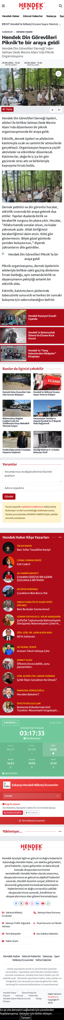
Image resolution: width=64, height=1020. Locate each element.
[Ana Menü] (3, 6)
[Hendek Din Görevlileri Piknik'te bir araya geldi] (32, 87)
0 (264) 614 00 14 (14, 812)
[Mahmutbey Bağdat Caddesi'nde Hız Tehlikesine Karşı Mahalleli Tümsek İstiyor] (17, 408)
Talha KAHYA (24, 545)
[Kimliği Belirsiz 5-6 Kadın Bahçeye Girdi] (47, 439)
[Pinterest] (26, 903)
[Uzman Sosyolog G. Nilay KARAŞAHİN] (8, 620)
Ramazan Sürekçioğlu (30, 690)
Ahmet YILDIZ (24, 660)
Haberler (7, 32)
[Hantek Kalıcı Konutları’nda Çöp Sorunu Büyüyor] (17, 381)
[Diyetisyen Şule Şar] (8, 706)
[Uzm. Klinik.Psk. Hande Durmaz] (8, 678)
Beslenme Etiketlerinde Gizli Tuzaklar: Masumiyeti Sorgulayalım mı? (38, 709)
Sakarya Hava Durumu (48, 912)
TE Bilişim (52, 997)
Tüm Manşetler (13, 933)
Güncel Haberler (33, 16)
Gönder (9, 496)
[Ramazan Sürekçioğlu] (8, 692)
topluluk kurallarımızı (32, 506)
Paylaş (9, 109)
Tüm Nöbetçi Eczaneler (33, 820)
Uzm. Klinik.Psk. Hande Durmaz (36, 676)
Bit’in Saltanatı (26, 636)
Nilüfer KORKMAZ (27, 589)
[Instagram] (32, 903)
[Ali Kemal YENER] (8, 649)
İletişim (6, 1001)
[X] (21, 903)
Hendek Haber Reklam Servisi (17, 998)
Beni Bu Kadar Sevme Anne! (33, 609)
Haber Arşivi (12, 941)
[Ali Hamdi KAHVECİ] (8, 576)
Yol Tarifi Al (33, 812)
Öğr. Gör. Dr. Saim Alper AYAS (34, 632)
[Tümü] (60, 537)
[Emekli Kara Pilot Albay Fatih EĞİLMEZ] (8, 605)
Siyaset (6, 995)
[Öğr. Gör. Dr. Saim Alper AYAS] (8, 634)
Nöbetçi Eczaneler (23, 960)
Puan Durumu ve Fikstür (49, 923)
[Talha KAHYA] (8, 547)
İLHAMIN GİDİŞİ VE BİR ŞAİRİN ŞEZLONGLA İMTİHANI (34, 579)
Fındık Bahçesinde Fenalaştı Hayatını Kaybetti (17, 451)
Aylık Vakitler (11, 773)
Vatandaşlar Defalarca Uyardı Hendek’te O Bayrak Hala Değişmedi (47, 421)
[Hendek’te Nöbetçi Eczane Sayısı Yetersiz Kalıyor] (47, 381)
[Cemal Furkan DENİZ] (8, 562)
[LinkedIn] (37, 903)
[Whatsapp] (48, 903)
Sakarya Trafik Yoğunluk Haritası (16, 925)
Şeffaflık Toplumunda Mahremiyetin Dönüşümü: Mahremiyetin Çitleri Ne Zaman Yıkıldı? (39, 622)
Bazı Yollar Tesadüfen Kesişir (34, 549)
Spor (57, 956)
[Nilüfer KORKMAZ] (8, 591)
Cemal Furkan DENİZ (29, 560)
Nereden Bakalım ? (28, 694)
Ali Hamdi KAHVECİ (28, 573)
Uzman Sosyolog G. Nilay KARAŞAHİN (39, 616)
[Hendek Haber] (32, 6)
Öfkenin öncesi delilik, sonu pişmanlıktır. (33, 665)
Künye (39, 998)
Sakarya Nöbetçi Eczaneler (12, 914)
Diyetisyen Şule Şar (29, 703)
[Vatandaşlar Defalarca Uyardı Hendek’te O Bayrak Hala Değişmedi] (47, 408)
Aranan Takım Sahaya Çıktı (33, 651)
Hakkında (33, 995)
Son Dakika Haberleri (47, 933)
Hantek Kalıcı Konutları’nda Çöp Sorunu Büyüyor (17, 393)
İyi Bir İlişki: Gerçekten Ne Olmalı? (37, 680)
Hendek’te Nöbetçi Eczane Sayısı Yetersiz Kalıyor (32, 24)
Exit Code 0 (23, 564)
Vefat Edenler (43, 960)
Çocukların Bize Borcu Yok (32, 593)
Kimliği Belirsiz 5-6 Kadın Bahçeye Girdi (46, 451)
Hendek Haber (10, 16)
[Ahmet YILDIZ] (8, 663)
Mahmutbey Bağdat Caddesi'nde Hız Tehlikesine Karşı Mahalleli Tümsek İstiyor (16, 422)
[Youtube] (42, 903)
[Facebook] (16, 903)
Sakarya (51, 16)
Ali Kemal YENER (26, 647)
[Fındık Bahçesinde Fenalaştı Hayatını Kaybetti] (17, 439)
